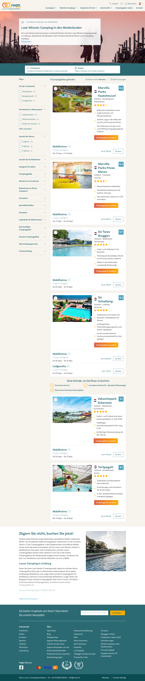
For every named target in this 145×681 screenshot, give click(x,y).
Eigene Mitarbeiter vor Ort (58, 647)
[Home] (22, 22)
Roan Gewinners (80, 640)
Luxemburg (23, 650)
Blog (49, 634)
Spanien (22, 640)
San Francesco (80, 644)
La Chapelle (79, 650)
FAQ (75, 637)
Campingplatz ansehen (106, 137)
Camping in (50, 8)
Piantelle (77, 647)
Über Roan (51, 630)
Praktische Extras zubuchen (58, 654)
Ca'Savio (104, 630)
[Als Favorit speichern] (55, 88)
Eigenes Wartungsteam (57, 640)
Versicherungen (107, 640)
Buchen (118, 151)
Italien (21, 634)
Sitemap (105, 678)
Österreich (23, 647)
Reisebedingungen (54, 657)
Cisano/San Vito (81, 657)
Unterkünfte (105, 8)
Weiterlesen (26, 41)
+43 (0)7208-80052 (59, 677)
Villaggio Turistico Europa (84, 654)
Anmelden (116, 613)
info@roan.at (74, 677)
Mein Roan (132, 3)
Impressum (78, 634)
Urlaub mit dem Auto (55, 644)
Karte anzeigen (119, 79)
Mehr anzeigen (25, 128)
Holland (22, 644)
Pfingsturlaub (52, 637)
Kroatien (22, 637)
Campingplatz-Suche (124, 8)
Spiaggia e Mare (108, 634)
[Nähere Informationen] (69, 146)
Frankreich (23, 630)
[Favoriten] (122, 4)
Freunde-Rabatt (107, 650)
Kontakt (139, 8)
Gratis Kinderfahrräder (56, 650)
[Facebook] (21, 667)
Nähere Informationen (28, 599)
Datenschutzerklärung (83, 630)
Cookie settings (119, 678)
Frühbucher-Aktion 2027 (111, 637)
